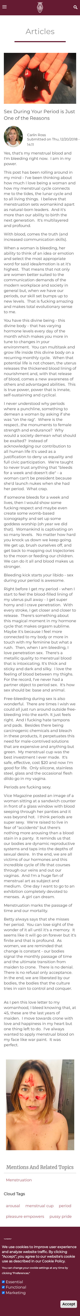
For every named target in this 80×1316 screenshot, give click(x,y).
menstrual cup (39, 1205)
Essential (14, 1282)
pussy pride (60, 1216)
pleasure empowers (25, 1216)
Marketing (16, 1292)
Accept (68, 1304)
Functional (16, 1287)
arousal (13, 1205)
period (65, 1205)
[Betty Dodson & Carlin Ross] (40, 7)
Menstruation (19, 1180)
